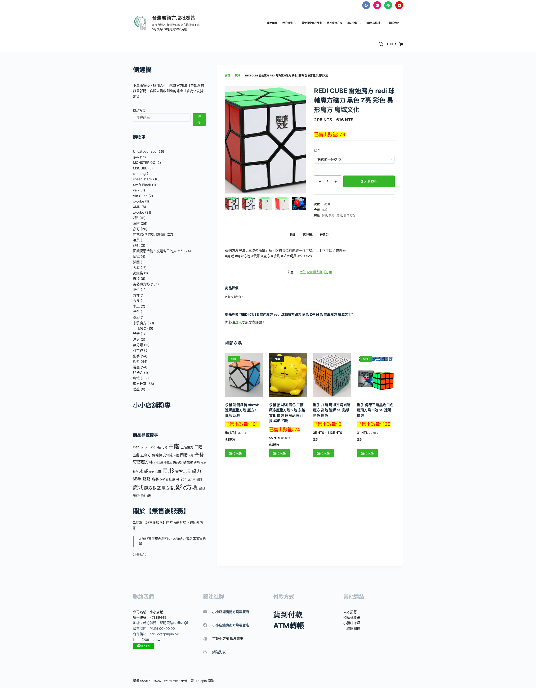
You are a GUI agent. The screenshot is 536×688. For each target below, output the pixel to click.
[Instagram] (377, 5)
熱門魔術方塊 (334, 23)
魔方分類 (352, 23)
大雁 (191, 455)
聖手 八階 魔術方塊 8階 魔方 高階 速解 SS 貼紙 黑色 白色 (331, 410)
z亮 (302, 272)
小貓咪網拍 (351, 628)
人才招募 (350, 612)
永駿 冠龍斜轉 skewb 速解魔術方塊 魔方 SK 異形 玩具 (242, 410)
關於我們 (394, 23)
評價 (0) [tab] (325, 234)
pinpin (202, 681)
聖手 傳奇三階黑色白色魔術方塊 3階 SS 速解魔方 (375, 410)
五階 (136, 455)
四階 (184, 455)
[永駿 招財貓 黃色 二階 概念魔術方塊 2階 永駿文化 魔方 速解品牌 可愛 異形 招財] (288, 375)
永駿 (324, 215)
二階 (198, 446)
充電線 (168, 455)
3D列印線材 (373, 23)
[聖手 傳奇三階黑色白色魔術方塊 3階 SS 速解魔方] (376, 375)
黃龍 (143, 495)
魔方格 (167, 488)
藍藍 (146, 479)
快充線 (177, 462)
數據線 (188, 462)
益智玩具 (183, 471)
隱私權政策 (351, 617)
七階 (164, 447)
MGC (152, 447)
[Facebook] (366, 5)
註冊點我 (139, 554)
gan (136, 447)
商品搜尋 (139, 110)
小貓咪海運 (351, 623)
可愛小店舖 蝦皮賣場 (227, 638)
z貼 (159, 447)
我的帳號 (287, 23)
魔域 (324, 209)
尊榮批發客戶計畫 (312, 23)
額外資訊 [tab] (308, 234)
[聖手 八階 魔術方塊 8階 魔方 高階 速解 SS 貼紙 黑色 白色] (332, 375)
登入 (238, 322)
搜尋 (199, 119)
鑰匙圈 (191, 479)
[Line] (388, 5)
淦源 (158, 471)
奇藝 (199, 455)
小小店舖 (158, 462)
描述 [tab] (292, 234)
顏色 (317, 150)
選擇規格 (235, 453)
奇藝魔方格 (143, 462)
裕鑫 (155, 479)
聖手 (315, 439)
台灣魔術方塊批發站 (173, 18)
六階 (176, 455)
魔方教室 (152, 488)
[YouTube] (399, 5)
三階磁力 (187, 447)
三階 (174, 446)
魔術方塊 (349, 215)
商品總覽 (272, 23)
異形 (332, 215)
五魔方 (145, 455)
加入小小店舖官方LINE (173, 85)
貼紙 (172, 479)
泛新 (151, 471)
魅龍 (199, 479)
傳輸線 (157, 455)
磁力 (196, 471)
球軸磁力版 (314, 272)
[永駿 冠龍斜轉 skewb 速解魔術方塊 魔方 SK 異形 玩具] (244, 375)
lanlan (144, 447)
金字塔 (181, 479)
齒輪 (149, 495)
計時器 (164, 479)
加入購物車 (369, 181)
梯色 (135, 471)
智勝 (203, 462)
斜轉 (197, 462)
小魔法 (168, 462)
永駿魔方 (230, 439)
